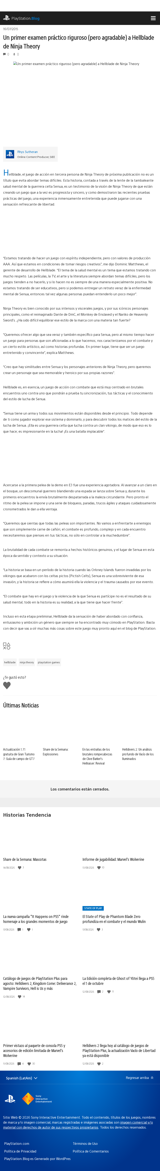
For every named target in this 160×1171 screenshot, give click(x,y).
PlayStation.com (16, 1143)
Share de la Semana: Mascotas (24, 859)
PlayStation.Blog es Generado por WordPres (37, 1158)
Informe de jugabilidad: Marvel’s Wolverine (113, 859)
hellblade (10, 662)
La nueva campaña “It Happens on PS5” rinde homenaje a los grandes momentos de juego (36, 919)
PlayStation (25, 18)
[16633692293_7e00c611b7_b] (80, 458)
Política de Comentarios (91, 1151)
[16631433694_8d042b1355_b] (80, 231)
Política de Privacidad (20, 1151)
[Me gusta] (20, 867)
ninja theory (27, 662)
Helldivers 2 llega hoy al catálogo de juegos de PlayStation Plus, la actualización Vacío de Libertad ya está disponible (118, 1050)
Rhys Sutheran (27, 152)
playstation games (49, 662)
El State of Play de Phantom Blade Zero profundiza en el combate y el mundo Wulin (114, 919)
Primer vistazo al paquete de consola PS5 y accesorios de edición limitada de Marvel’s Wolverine (34, 1050)
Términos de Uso (85, 1143)
